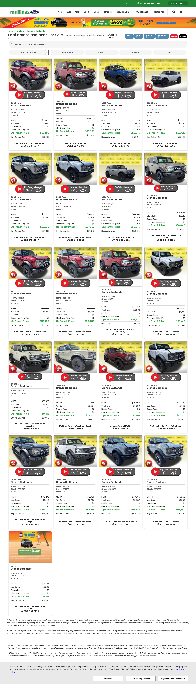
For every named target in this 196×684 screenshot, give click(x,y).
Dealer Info (158, 12)
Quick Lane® (142, 12)
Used (86, 12)
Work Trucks (73, 12)
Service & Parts (124, 12)
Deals (96, 12)
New (60, 12)
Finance (108, 12)
